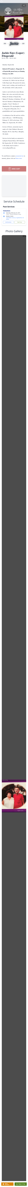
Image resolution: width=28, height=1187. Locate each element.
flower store (19, 158)
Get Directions (8, 222)
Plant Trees (19, 222)
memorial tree (20, 156)
